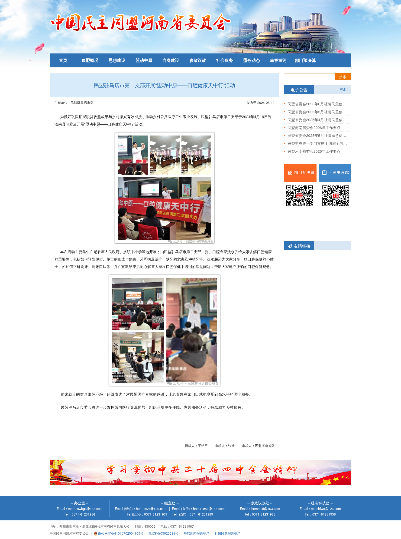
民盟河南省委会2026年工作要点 (314, 127)
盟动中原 (144, 60)
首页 (63, 60)
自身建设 (170, 60)
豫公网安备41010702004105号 (120, 533)
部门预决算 (305, 60)
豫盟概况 (90, 60)
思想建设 (117, 60)
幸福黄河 (278, 60)
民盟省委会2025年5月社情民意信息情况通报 (318, 135)
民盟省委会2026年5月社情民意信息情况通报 (318, 111)
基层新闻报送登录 (197, 533)
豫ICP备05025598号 (163, 533)
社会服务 (224, 60)
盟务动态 (251, 60)
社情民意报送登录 (228, 533)
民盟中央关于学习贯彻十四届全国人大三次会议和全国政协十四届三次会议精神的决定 (318, 143)
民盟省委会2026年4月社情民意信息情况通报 (318, 119)
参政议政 (197, 60)
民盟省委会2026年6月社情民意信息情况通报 (318, 103)
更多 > (344, 89)
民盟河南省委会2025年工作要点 (314, 151)
